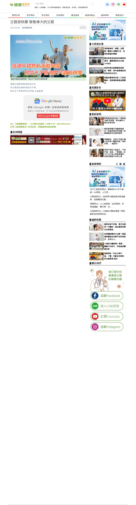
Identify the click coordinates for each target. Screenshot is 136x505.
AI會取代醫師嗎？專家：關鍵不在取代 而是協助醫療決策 (115, 246)
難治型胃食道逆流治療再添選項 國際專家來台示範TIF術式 (115, 61)
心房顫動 (42, 7)
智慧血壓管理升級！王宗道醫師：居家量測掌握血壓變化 (115, 80)
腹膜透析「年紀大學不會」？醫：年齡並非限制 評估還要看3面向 (115, 256)
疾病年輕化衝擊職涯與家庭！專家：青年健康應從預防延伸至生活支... (115, 70)
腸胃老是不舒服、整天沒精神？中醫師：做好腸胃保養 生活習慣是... (116, 227)
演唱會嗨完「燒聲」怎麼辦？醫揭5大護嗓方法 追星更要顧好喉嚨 (114, 51)
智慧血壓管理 (83, 7)
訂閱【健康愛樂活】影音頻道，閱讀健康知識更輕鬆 (33, 127)
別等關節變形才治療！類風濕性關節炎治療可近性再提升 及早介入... (115, 236)
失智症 (74, 7)
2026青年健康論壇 (54, 7)
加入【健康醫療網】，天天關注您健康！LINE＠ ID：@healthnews (40, 124)
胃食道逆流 (66, 7)
